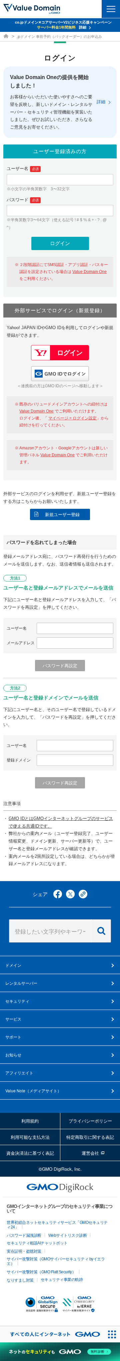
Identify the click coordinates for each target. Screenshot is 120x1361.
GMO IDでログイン (60, 373)
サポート (13, 1037)
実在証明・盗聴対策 (24, 1251)
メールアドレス (21, 643)
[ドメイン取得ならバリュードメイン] (6, 37)
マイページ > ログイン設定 (72, 418)
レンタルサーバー (21, 983)
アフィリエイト (19, 1072)
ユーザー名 (23, 168)
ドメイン (13, 965)
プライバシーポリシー (90, 1121)
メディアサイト (33, 1090)
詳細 (101, 101)
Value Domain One (89, 271)
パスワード (23, 199)
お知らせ (13, 1054)
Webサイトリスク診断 (67, 1235)
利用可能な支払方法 (30, 1137)
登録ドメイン (19, 760)
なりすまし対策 (20, 1280)
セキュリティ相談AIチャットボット (37, 1243)
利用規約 (30, 1121)
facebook (57, 894)
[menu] (111, 9)
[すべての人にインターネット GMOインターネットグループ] (52, 1334)
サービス (13, 1019)
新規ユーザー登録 (62, 514)
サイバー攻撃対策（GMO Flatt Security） (41, 1272)
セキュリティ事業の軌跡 (62, 1279)
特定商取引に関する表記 (90, 1137)
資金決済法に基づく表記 (30, 1153)
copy (83, 894)
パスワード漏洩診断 (24, 1235)
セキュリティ (17, 1001)
